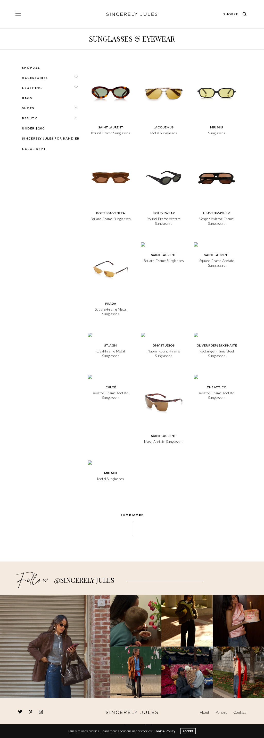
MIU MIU (216, 127)
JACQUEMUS (164, 127)
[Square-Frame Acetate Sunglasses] (216, 244)
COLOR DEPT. (34, 149)
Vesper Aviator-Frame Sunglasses (216, 221)
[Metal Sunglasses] (163, 91)
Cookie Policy (164, 731)
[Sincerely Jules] (132, 14)
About (204, 712)
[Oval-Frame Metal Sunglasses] (110, 334)
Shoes (28, 108)
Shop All (31, 68)
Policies (221, 712)
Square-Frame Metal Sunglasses (111, 311)
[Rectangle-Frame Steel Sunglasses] (216, 334)
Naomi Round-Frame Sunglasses (163, 353)
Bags (27, 98)
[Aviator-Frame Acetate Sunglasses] (110, 376)
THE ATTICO (216, 387)
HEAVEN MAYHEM (216, 213)
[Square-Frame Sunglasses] (110, 177)
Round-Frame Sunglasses (110, 133)
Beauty (29, 118)
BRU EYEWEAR (164, 213)
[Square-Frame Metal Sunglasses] (110, 267)
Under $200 (33, 128)
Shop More (132, 515)
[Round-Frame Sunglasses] (110, 91)
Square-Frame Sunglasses (110, 219)
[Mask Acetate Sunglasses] (163, 400)
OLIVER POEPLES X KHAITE (216, 345)
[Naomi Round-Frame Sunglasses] (163, 334)
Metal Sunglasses (163, 133)
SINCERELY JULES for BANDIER (51, 138)
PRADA (110, 303)
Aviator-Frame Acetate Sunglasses (110, 395)
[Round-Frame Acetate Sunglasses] (163, 177)
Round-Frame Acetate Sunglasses (163, 221)
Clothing (32, 88)
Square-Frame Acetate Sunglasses (216, 262)
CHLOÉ (110, 387)
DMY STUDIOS (164, 345)
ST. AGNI (110, 345)
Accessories (35, 78)
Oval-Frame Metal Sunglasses (110, 353)
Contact (239, 712)
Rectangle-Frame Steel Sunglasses (216, 353)
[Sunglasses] (216, 91)
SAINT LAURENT (110, 127)
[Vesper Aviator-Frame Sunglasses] (216, 177)
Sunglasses (216, 133)
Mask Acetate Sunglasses (163, 441)
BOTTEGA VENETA (110, 213)
